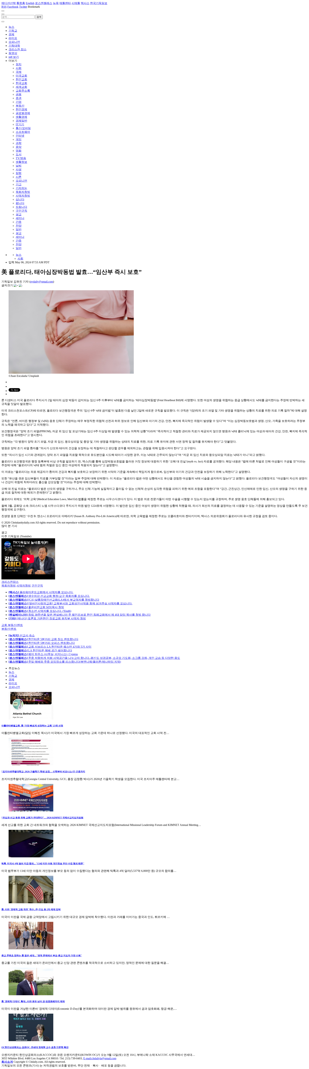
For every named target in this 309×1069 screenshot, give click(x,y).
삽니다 (20, 199)
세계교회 (21, 86)
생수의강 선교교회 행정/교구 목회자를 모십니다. (49, 595)
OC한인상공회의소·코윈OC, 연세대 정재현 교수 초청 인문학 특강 (34, 1047)
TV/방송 (21, 158)
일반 (18, 229)
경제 (11, 34)
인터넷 (20, 135)
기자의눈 (21, 188)
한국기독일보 (98, 3)
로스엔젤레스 (43, 3)
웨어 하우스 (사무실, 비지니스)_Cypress (43, 654)
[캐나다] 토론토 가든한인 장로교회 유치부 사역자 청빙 (47, 618)
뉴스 (11, 26)
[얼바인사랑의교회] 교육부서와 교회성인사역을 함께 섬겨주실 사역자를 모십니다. (70, 603)
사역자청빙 (23, 195)
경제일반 (21, 120)
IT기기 (20, 124)
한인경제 (21, 109)
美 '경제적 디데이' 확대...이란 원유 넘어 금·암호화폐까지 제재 (33, 1001)
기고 (18, 184)
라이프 (13, 38)
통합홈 (20, 3)
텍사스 (85, 3)
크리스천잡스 (10, 581)
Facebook (12, 6)
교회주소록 (23, 90)
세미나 (20, 218)
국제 (18, 71)
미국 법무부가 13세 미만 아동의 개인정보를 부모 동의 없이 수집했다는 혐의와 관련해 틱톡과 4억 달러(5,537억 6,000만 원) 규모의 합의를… (88, 870)
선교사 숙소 (22, 635)
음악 (18, 146)
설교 (18, 214)
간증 (18, 221)
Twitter (23, 6)
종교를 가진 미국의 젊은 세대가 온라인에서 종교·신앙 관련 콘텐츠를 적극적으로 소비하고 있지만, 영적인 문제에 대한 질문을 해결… (85, 962)
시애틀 (76, 3)
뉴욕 (56, 3)
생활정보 (21, 161)
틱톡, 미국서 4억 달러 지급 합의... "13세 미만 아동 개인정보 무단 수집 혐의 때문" (42, 863)
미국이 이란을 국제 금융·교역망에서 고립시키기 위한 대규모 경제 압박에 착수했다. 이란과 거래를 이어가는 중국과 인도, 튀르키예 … (85, 916)
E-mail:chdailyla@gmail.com (99, 1058)
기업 (18, 101)
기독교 (13, 30)
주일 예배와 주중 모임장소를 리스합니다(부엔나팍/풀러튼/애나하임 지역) (65, 661)
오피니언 (14, 41)
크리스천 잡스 (17, 49)
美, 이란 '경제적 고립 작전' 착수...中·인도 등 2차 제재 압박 (31, 909)
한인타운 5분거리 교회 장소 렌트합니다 (43, 639)
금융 (18, 94)
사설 (18, 169)
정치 (18, 64)
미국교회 (21, 75)
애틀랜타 (65, 3)
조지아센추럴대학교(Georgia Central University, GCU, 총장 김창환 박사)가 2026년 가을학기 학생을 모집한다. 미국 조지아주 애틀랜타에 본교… (90, 779)
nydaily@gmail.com (41, 281)
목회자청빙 (23, 191)
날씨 (18, 165)
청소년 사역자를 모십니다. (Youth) (40, 610)
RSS (4, 6)
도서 (18, 154)
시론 (18, 176)
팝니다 (20, 203)
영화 (18, 150)
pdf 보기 (14, 56)
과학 (18, 143)
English (30, 3)
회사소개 (7, 1061)
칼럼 (18, 173)
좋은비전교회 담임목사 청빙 (36, 607)
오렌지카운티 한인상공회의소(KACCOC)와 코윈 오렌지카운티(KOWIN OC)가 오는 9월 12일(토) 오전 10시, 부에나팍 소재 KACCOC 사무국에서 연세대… (98, 1054)
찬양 (18, 225)
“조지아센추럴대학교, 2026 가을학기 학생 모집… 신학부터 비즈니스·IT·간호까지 (43, 771)
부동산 (20, 105)
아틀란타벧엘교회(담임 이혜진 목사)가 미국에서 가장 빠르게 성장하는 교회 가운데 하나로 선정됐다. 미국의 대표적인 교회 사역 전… (85, 732)
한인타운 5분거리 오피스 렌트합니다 (42, 642)
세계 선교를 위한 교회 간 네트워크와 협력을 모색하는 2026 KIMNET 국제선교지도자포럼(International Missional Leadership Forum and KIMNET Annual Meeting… (101, 824)
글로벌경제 (23, 113)
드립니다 (21, 206)
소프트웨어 (23, 131)
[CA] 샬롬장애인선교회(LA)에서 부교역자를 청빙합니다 (54, 599)
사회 (18, 68)
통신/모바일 (23, 128)
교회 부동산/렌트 (12, 625)
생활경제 (21, 116)
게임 (18, 139)
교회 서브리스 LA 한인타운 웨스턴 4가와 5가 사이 (50, 646)
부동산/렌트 (8, 628)
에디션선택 (8, 3)
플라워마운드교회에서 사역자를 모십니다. (41, 592)
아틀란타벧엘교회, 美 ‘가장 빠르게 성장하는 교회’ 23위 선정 (32, 725)
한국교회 (21, 83)
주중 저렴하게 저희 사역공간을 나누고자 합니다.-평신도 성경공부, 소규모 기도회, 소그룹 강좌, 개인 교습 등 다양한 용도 (94, 657)
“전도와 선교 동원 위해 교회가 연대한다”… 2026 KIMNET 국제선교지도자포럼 (42, 817)
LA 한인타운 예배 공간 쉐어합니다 (40, 650)
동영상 (13, 53)
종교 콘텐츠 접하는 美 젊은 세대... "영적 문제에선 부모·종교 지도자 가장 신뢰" (41, 955)
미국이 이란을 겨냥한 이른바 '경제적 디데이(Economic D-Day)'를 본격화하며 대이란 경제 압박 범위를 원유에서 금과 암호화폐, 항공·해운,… (89, 1008)
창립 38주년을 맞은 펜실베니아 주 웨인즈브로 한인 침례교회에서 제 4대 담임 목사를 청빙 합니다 (80, 614)
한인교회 (21, 79)
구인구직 (21, 210)
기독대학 (14, 45)
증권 (18, 98)
